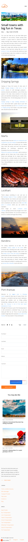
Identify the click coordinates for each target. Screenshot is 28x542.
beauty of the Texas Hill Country (11, 253)
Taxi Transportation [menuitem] (5, 522)
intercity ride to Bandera (8, 263)
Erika (2, 32)
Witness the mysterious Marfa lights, (9, 152)
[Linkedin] (11, 324)
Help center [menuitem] (4, 496)
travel (25, 324)
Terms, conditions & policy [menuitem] (7, 489)
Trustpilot (22, 539)
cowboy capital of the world (15, 247)
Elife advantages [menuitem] (5, 491)
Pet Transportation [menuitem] (5, 530)
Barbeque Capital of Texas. (10, 197)
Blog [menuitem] (2, 501)
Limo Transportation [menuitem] (6, 515)
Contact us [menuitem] (3, 499)
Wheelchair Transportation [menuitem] (7, 525)
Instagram (15, 539)
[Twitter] (7, 324)
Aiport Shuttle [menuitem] (4, 510)
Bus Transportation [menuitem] (5, 512)
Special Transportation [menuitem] (6, 527)
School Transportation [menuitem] (6, 520)
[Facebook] (9, 324)
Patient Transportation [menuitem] (6, 517)
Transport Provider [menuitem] (5, 494)
